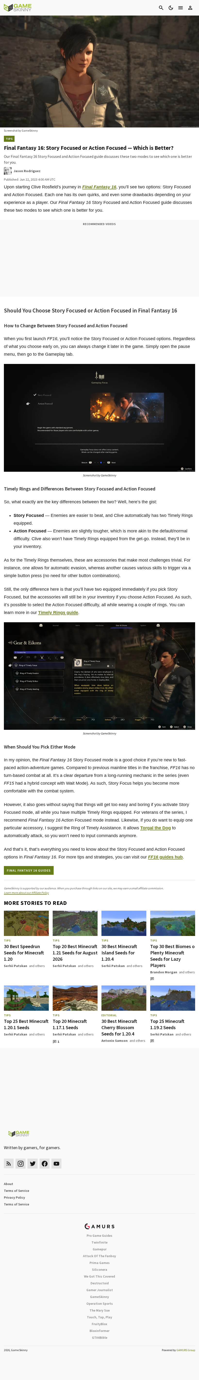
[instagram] (20, 1164)
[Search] (161, 8)
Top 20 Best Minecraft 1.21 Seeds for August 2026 (75, 952)
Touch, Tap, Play (99, 1317)
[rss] (9, 1164)
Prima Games (100, 1263)
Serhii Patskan (15, 966)
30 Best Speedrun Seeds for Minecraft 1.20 (24, 952)
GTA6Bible (99, 1337)
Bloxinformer (99, 1331)
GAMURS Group (185, 1350)
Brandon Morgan (163, 972)
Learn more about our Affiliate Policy (26, 892)
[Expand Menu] (180, 8)
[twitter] (32, 1164)
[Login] (190, 8)
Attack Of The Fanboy (99, 1256)
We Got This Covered (99, 1276)
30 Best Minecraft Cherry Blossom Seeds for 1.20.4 (119, 1027)
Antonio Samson (114, 1040)
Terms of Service (16, 1190)
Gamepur (100, 1249)
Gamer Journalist (99, 1290)
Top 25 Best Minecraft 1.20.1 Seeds (26, 1024)
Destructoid (100, 1283)
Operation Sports (99, 1303)
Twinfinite (99, 1242)
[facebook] (45, 1164)
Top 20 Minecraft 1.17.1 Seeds (70, 1024)
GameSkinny (99, 1297)
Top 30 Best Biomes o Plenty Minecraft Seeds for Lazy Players (172, 955)
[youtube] (56, 1164)
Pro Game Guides (99, 1235)
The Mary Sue (100, 1310)
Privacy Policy (14, 1197)
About (8, 1184)
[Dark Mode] (171, 8)
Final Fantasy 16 (99, 187)
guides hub (165, 857)
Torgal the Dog (155, 827)
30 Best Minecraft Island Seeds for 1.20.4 (119, 952)
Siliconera (99, 1269)
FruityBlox (99, 1324)
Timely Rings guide (58, 612)
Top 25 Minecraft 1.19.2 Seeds (167, 1024)
